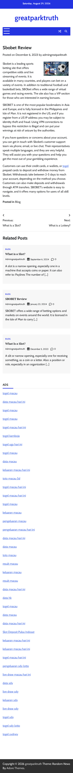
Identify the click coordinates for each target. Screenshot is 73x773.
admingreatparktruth (55, 54)
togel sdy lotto (11, 725)
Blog (18, 202)
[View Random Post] (59, 31)
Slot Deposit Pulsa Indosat (18, 632)
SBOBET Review (16, 299)
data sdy (8, 683)
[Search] (66, 31)
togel (66, 166)
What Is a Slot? (15, 344)
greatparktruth (36, 17)
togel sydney (10, 734)
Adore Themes (15, 768)
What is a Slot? (15, 254)
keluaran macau (12, 512)
